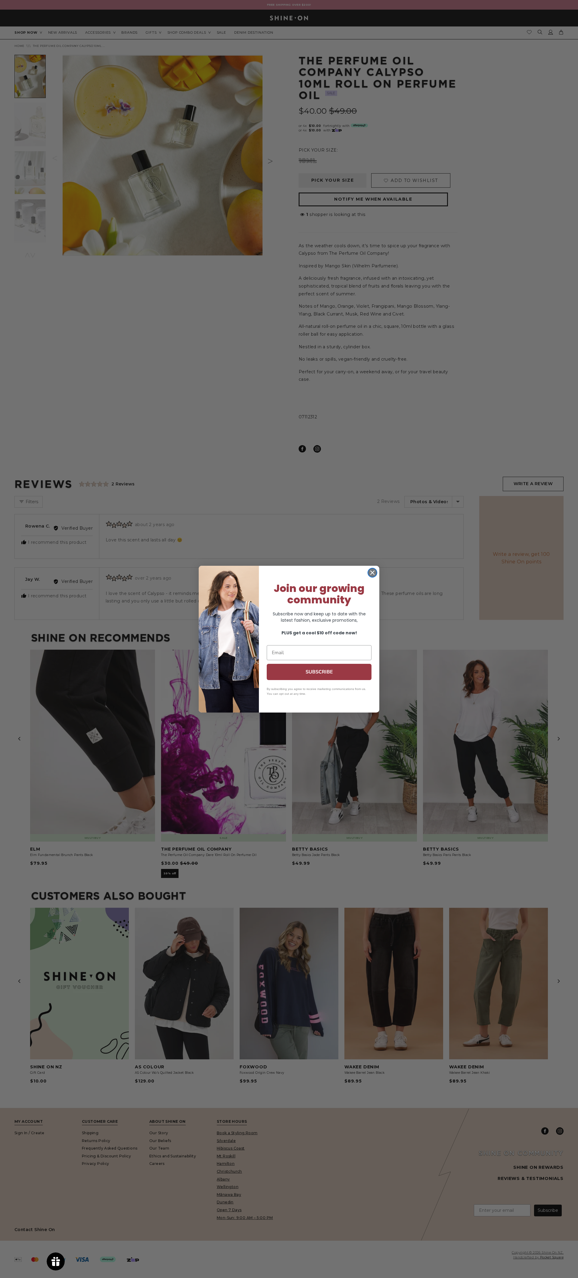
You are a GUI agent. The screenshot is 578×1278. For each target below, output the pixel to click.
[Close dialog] (372, 572)
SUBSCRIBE (319, 672)
